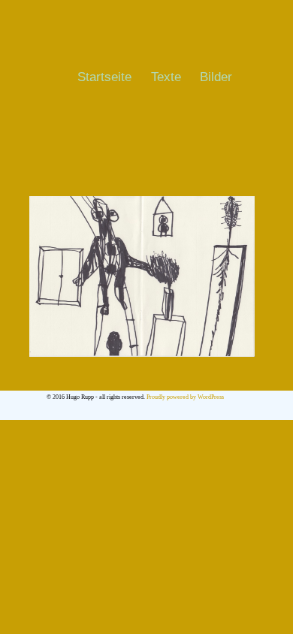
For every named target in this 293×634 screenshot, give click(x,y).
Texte (166, 77)
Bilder (216, 77)
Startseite (104, 77)
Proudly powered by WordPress (185, 397)
